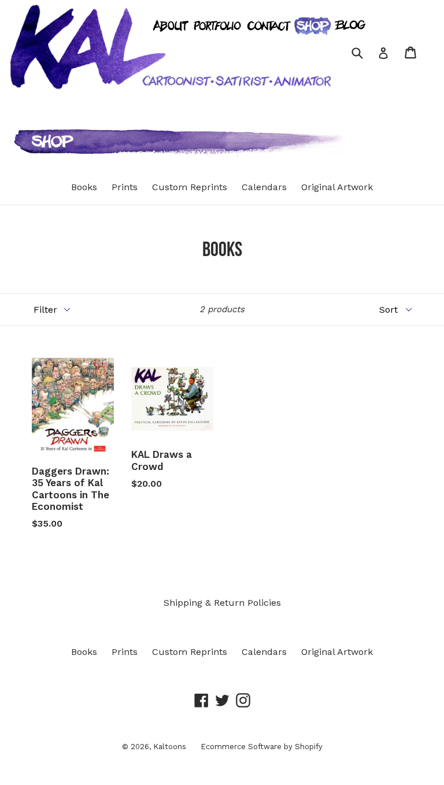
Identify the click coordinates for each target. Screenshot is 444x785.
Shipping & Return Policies (222, 602)
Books (84, 187)
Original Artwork (337, 187)
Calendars (264, 187)
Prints (125, 187)
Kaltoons (169, 746)
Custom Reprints (189, 187)
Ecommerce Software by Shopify (262, 746)
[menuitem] (168, 97)
